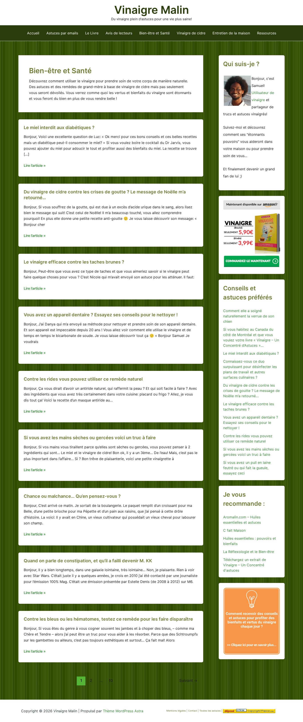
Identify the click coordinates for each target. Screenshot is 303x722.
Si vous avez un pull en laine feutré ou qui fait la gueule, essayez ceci (247, 467)
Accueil (33, 33)
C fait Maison (234, 530)
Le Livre (91, 33)
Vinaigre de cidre (191, 33)
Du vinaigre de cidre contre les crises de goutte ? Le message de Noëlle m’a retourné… (251, 390)
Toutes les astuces (210, 710)
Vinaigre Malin (151, 9)
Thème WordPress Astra (123, 711)
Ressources (266, 33)
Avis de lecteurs (119, 33)
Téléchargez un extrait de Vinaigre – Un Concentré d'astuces (244, 564)
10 (111, 680)
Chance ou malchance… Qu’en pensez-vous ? (72, 496)
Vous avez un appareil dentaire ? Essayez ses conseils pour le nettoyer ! (101, 314)
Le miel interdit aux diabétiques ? (59, 127)
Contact (193, 710)
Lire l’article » (35, 165)
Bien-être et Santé (154, 33)
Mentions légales (176, 710)
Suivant (188, 680)
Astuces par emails (62, 33)
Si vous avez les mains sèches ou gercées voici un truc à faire (90, 437)
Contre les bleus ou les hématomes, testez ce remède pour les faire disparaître (108, 619)
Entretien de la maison (231, 33)
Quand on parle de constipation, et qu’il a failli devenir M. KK (88, 560)
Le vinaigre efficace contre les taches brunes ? (74, 262)
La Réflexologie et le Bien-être (248, 551)
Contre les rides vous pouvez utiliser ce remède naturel (83, 379)
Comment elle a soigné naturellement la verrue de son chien (248, 316)
